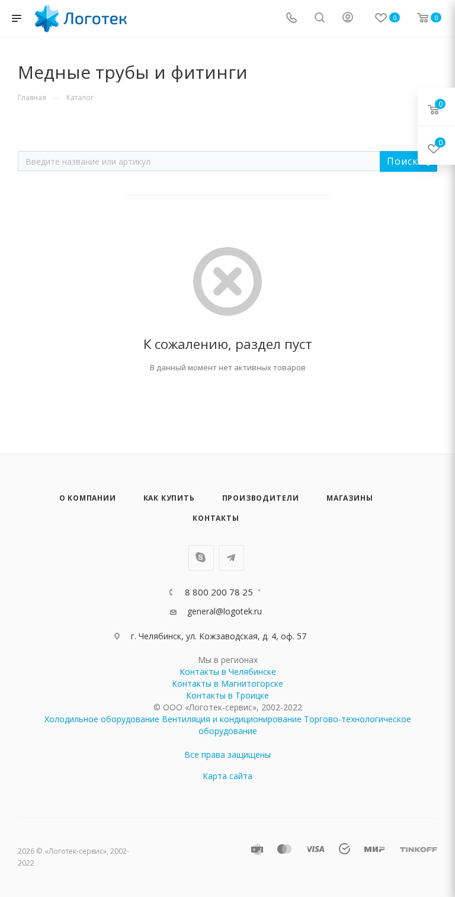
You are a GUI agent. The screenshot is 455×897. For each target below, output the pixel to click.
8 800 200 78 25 (219, 592)
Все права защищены (227, 754)
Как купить (169, 498)
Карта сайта (227, 775)
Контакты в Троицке (227, 695)
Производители (260, 498)
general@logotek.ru (224, 611)
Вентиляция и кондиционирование (232, 719)
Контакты (216, 518)
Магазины (349, 498)
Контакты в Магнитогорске (227, 683)
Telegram (231, 558)
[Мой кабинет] (347, 18)
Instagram (201, 558)
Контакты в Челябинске (228, 671)
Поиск (404, 161)
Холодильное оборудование (101, 719)
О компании (87, 498)
